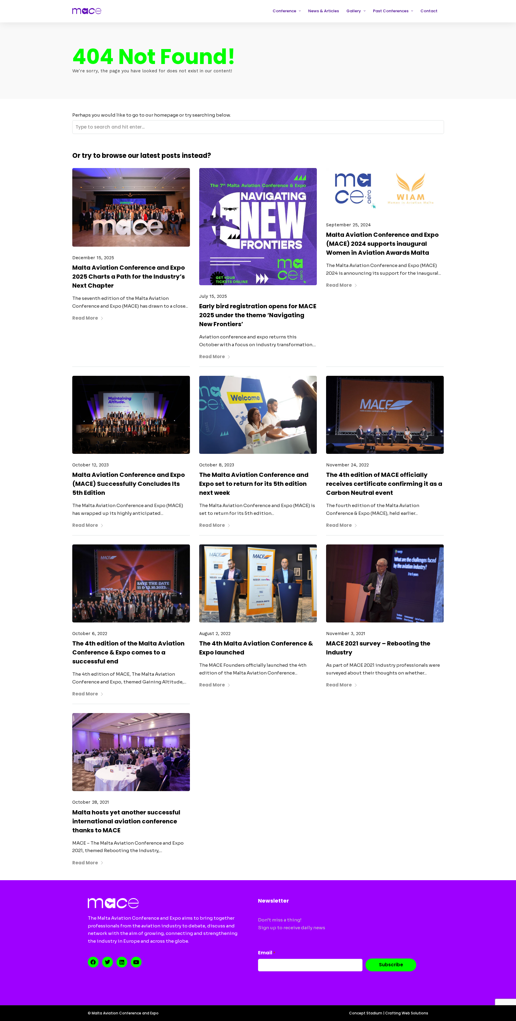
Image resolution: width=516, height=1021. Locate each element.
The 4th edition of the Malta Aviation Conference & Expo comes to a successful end (128, 652)
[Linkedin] (121, 962)
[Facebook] (93, 962)
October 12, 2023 (90, 465)
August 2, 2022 (215, 633)
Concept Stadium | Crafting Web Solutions (388, 1013)
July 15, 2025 (213, 296)
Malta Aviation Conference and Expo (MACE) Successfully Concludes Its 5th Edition (128, 484)
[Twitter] (107, 962)
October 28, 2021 (90, 802)
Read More (85, 318)
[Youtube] (136, 962)
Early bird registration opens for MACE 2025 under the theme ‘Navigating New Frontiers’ (257, 315)
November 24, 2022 (347, 465)
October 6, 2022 (89, 633)
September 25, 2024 (348, 225)
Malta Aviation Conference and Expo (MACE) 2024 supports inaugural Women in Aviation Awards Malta (382, 244)
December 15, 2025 (93, 257)
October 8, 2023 (216, 465)
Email (266, 952)
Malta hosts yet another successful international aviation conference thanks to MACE (126, 821)
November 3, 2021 (345, 633)
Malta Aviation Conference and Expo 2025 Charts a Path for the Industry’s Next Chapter (128, 276)
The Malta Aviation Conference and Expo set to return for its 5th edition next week (253, 484)
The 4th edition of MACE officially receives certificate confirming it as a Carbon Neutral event (384, 484)
